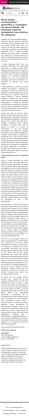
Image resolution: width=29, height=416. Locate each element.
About (8, 407)
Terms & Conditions (21, 410)
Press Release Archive (17, 407)
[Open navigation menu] (2, 13)
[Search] (19, 13)
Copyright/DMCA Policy (10, 413)
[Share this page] (27, 13)
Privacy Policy (21, 413)
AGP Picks (4, 2)
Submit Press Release (8, 410)
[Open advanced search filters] (23, 13)
